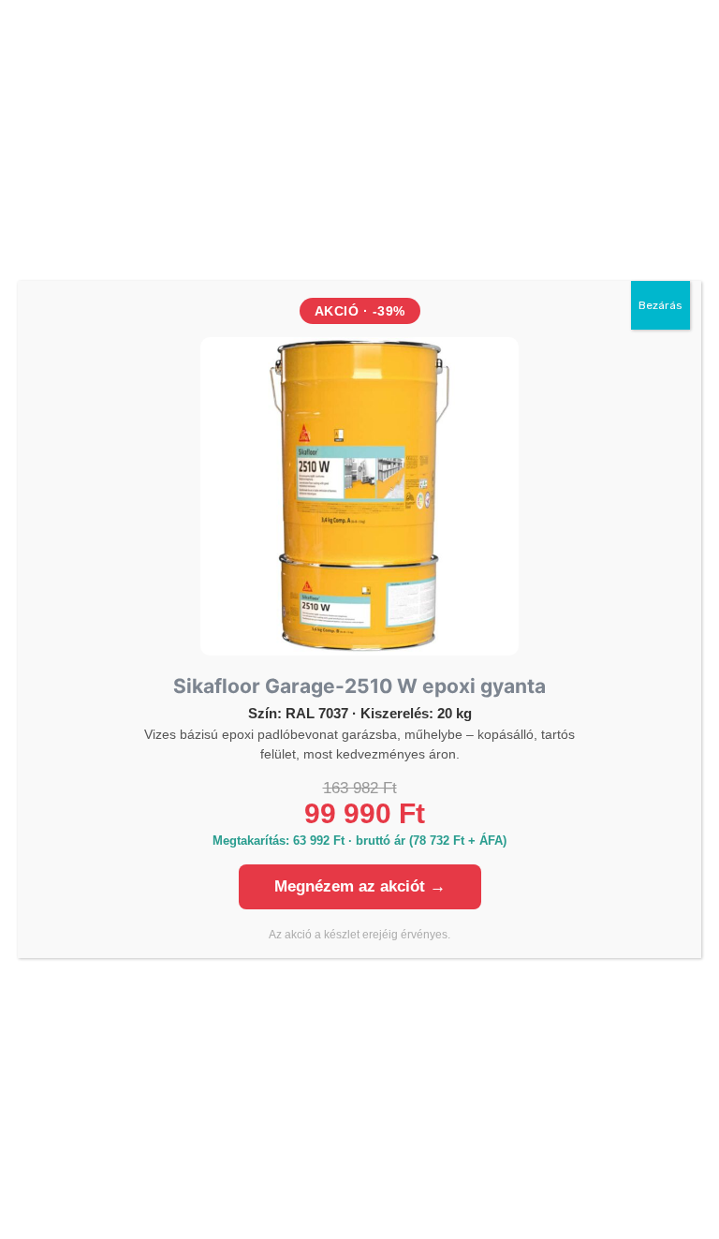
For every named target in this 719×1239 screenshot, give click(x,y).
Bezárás (660, 305)
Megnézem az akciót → (360, 886)
